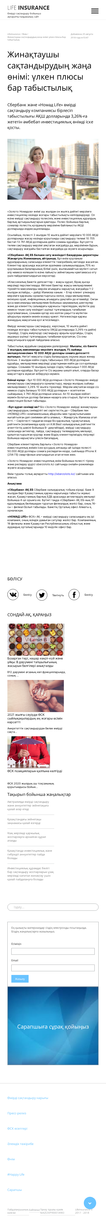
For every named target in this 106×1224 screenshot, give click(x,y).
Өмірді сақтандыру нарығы (27, 1098)
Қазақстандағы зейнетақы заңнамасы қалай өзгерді (24, 821)
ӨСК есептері (17, 1128)
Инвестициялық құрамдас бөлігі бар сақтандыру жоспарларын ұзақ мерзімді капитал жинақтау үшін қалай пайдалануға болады (30, 873)
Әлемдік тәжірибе (20, 1144)
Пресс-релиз (16, 1113)
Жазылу (20, 979)
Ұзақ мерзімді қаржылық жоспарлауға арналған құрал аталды (26, 836)
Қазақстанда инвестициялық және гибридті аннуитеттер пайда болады (29, 854)
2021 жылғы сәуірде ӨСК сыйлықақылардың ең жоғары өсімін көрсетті (34, 718)
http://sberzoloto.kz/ (61, 474)
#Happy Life (15, 1174)
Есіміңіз (16, 944)
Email (14, 960)
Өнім (11, 1159)
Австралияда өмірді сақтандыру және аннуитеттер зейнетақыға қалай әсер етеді (28, 805)
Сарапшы (14, 1190)
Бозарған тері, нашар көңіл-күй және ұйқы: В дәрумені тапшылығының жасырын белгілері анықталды (35, 662)
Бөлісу (27, 594)
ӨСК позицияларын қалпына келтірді (34, 771)
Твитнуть (58, 595)
